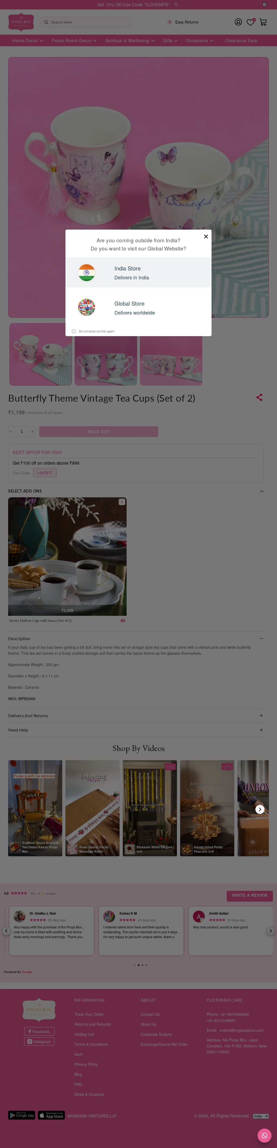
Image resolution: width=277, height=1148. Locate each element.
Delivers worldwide (134, 312)
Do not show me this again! (96, 331)
